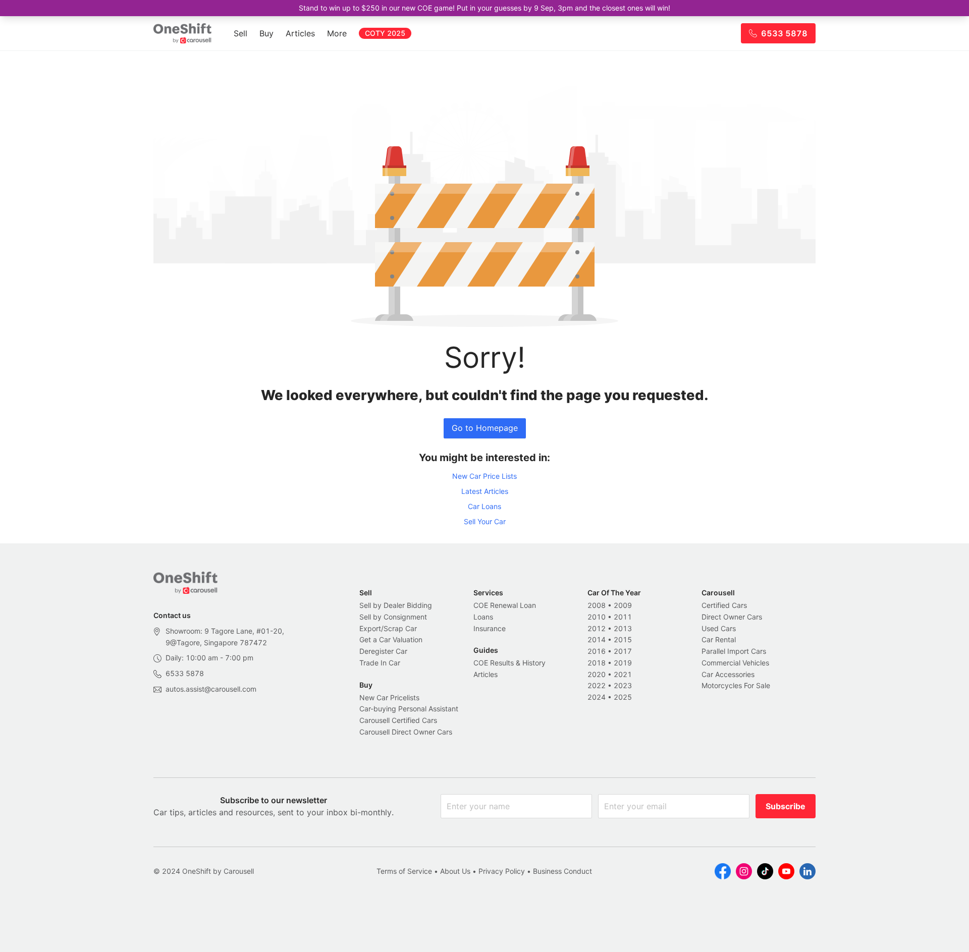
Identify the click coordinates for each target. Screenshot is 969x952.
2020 (596, 674)
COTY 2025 (385, 33)
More (337, 33)
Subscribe (785, 806)
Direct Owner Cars (732, 616)
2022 (596, 685)
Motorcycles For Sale (736, 685)
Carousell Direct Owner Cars (405, 731)
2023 (623, 685)
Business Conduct (562, 871)
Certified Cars (724, 605)
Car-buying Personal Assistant (408, 708)
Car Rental (719, 639)
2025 (623, 697)
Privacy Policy (501, 871)
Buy (266, 33)
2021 (623, 674)
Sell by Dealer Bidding (395, 605)
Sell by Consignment (393, 616)
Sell (240, 33)
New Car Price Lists (484, 476)
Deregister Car (383, 651)
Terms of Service (404, 871)
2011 (623, 616)
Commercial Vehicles (735, 662)
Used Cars (719, 628)
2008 (596, 605)
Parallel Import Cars (734, 651)
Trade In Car (379, 662)
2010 (596, 616)
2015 (623, 639)
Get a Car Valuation (390, 639)
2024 (596, 697)
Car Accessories (728, 674)
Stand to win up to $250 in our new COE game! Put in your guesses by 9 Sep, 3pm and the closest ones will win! (484, 8)
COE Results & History (509, 662)
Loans (483, 616)
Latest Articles (484, 491)
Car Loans (484, 506)
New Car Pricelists (389, 697)
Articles (300, 33)
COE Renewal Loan (504, 605)
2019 (623, 662)
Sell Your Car (485, 521)
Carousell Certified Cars (398, 720)
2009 (623, 605)
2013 (623, 628)
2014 (596, 639)
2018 (596, 662)
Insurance (489, 628)
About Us (455, 871)
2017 (623, 651)
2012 (596, 628)
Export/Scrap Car (388, 628)
